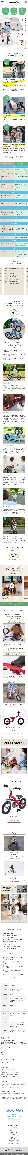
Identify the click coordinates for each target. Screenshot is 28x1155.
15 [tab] (21, 733)
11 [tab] (16, 733)
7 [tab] (11, 733)
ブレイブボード (14, 1141)
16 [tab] (23, 733)
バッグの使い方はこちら (14, 858)
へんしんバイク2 (14, 1134)
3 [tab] (15, 297)
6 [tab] (9, 733)
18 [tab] (25, 733)
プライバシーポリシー (14, 1119)
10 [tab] (15, 733)
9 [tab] (13, 733)
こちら (16, 1130)
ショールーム (14, 1138)
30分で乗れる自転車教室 (14, 1140)
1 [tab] (13, 297)
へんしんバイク (14, 1137)
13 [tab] (19, 733)
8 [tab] (12, 733)
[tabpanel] (14, 280)
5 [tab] (8, 733)
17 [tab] (24, 733)
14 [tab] (20, 733)
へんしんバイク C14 (14, 1135)
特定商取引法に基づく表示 (14, 1116)
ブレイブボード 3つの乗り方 (14, 1143)
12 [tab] (17, 733)
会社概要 (14, 1114)
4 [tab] (7, 733)
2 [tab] (14, 297)
